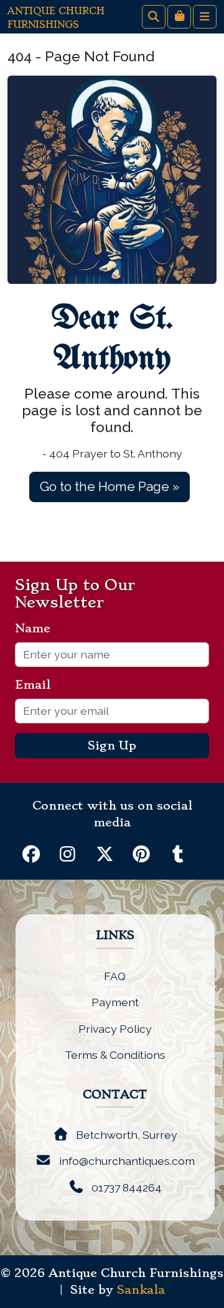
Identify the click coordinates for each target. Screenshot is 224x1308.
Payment (115, 1002)
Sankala (141, 1290)
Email (37, 685)
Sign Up (112, 746)
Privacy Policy (115, 1028)
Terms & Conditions (115, 1054)
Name (37, 628)
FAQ (115, 976)
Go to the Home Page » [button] (109, 486)
